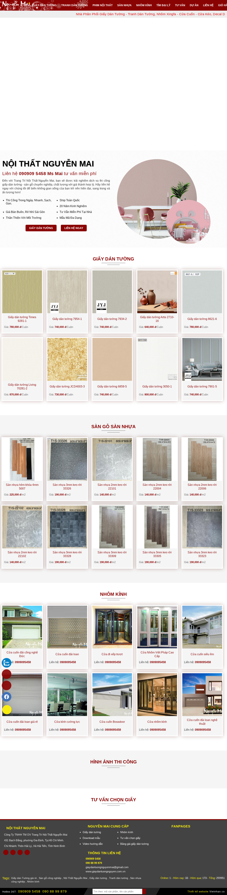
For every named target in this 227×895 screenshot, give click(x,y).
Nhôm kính (126, 832)
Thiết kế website (198, 891)
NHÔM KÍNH (144, 5)
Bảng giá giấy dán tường (134, 843)
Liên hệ (208, 5)
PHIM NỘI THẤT (103, 5)
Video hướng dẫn (93, 843)
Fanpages (180, 826)
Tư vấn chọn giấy (130, 837)
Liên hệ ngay (73, 228)
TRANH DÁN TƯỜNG (74, 5)
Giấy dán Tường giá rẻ (24, 878)
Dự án (194, 5)
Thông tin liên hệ (104, 853)
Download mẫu (91, 837)
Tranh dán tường (118, 878)
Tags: (6, 878)
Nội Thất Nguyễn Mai (25, 828)
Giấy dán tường (45, 5)
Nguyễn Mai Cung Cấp (108, 826)
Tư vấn (180, 5)
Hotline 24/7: (9, 891)
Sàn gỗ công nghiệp (50, 878)
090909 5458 (29, 891)
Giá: (16, 326)
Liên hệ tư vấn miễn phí (49, 173)
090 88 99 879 (54, 891)
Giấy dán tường (41, 228)
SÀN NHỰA (124, 5)
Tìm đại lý (163, 5)
